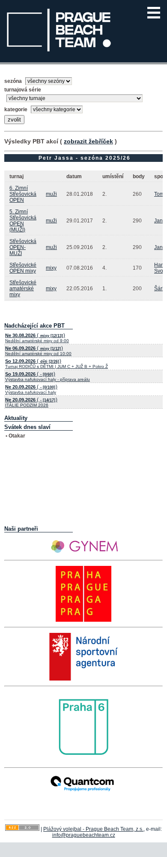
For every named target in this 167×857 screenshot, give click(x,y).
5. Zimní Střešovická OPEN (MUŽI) (22, 221)
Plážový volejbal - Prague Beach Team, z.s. (93, 829)
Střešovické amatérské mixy (22, 289)
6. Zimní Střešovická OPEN (22, 194)
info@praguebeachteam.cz (83, 835)
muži (51, 194)
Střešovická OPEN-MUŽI (22, 247)
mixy (51, 268)
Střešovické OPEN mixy (22, 268)
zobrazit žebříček (88, 141)
